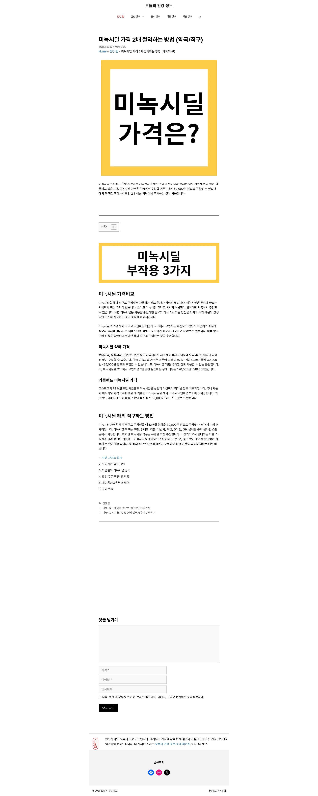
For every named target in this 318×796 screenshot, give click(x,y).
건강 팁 (120, 16)
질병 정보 (135, 16)
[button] (199, 17)
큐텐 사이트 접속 (112, 457)
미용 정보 (171, 16)
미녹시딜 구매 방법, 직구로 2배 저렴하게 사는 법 (126, 508)
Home (102, 51)
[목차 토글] (112, 227)
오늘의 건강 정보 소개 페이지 (172, 744)
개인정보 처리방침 (217, 790)
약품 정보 (187, 16)
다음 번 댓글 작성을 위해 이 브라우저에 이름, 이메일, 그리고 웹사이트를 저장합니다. (153, 697)
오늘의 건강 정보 (159, 5)
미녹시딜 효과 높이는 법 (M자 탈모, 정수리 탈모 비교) (129, 512)
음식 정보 (155, 16)
